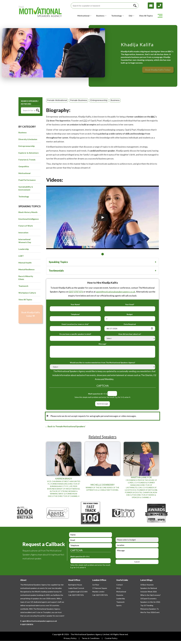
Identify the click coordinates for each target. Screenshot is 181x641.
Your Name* (75, 304)
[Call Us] (159, 5)
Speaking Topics (58, 261)
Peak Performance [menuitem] (27, 180)
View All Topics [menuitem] (25, 299)
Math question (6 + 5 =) (97, 394)
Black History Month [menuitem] (27, 212)
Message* (102, 344)
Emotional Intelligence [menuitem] (28, 219)
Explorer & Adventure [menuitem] (28, 153)
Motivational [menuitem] (24, 173)
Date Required (130, 324)
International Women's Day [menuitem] (24, 240)
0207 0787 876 (76, 291)
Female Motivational (57, 100)
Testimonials (56, 270)
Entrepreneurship (98, 100)
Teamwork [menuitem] (23, 286)
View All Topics (146, 15)
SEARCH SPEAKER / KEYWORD (30, 102)
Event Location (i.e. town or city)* (75, 324)
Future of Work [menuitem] (25, 226)
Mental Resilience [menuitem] (26, 269)
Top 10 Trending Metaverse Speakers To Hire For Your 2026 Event (150, 608)
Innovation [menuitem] (23, 232)
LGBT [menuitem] (21, 256)
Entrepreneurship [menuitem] (26, 146)
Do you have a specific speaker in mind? (75, 334)
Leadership (120, 598)
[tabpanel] (102, 217)
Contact (119, 585)
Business (115, 100)
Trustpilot (47, 612)
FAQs (118, 588)
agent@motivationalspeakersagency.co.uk (115, 291)
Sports (119, 605)
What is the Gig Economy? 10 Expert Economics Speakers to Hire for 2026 (150, 598)
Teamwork (120, 602)
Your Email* (129, 304)
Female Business (78, 100)
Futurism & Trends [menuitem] (26, 159)
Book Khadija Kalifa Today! (158, 69)
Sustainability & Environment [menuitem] (25, 188)
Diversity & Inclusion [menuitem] (27, 139)
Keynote (119, 595)
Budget (130, 314)
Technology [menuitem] (23, 196)
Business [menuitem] (22, 132)
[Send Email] (152, 5)
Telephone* (75, 314)
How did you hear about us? (129, 334)
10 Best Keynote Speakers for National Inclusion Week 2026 (148, 588)
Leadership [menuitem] (23, 249)
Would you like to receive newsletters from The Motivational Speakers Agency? (102, 362)
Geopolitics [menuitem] (23, 166)
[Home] (40, 11)
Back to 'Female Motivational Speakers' (66, 426)
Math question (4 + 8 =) (79, 556)
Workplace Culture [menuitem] (27, 293)
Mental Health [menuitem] (25, 262)
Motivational (121, 592)
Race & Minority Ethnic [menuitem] (25, 277)
